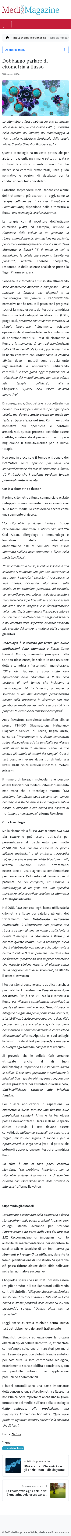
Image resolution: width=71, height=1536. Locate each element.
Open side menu (15, 50)
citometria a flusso (13, 1448)
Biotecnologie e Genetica (29, 38)
